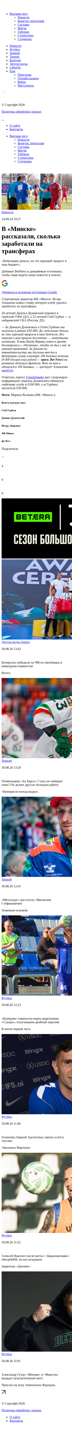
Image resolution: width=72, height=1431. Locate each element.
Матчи (22, 28)
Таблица (23, 31)
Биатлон (15, 60)
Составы (23, 24)
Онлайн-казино (28, 78)
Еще (12, 71)
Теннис (15, 56)
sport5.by (7, 370)
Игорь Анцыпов (11, 425)
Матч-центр (26, 85)
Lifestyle (15, 67)
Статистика (25, 35)
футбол (6, 440)
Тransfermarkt (35, 377)
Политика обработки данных (21, 111)
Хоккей (15, 53)
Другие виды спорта (16, 642)
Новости (23, 17)
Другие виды (19, 64)
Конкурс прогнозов (31, 21)
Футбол (15, 49)
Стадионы (25, 39)
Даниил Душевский (13, 417)
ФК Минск (8, 433)
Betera (22, 82)
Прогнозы (24, 74)
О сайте (15, 125)
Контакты (16, 129)
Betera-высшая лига (14, 402)
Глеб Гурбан (9, 410)
